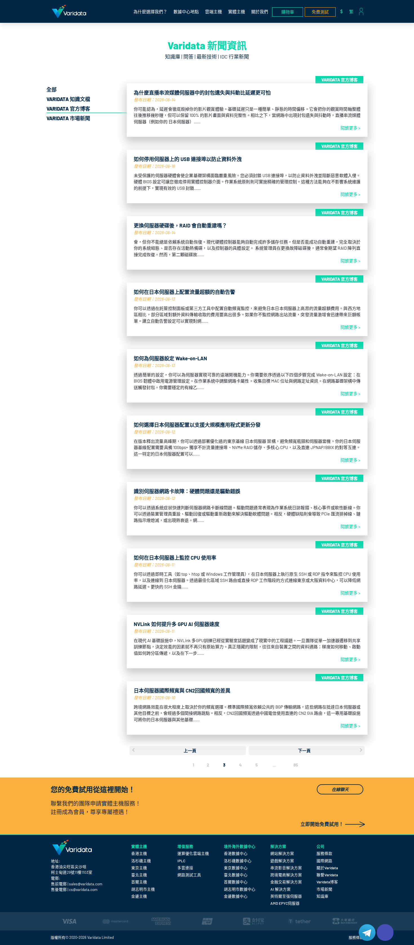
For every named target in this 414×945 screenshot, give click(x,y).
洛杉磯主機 (141, 860)
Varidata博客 (327, 881)
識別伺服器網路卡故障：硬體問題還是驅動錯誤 (187, 491)
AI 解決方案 (280, 889)
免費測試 (320, 11)
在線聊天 (340, 789)
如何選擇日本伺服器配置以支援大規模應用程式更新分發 (197, 425)
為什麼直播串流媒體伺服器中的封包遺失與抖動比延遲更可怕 (202, 93)
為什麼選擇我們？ (150, 11)
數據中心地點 (186, 11)
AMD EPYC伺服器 (285, 903)
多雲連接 (185, 867)
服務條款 (324, 853)
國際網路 (324, 860)
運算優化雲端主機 (193, 853)
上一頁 (190, 750)
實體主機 (236, 11)
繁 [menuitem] (351, 11)
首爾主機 (139, 881)
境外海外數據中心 (239, 846)
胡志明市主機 (143, 889)
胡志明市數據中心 (239, 889)
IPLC (181, 860)
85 (295, 764)
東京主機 (139, 867)
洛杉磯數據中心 (237, 860)
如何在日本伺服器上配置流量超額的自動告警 (184, 292)
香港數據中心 (236, 853)
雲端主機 (213, 11)
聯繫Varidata (327, 874)
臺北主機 (139, 874)
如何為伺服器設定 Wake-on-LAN (170, 358)
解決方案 (278, 846)
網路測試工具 (189, 874)
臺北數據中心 (236, 874)
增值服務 (185, 846)
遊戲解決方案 (282, 860)
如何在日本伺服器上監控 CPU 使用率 (175, 558)
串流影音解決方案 (286, 867)
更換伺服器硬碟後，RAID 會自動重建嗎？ (180, 225)
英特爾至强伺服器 (286, 896)
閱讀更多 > (350, 127)
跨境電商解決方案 (286, 874)
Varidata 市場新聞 (68, 118)
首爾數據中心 (236, 881)
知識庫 (322, 896)
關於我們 (259, 11)
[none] (352, 11)
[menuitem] (352, 11)
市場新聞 (324, 889)
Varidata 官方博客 (68, 109)
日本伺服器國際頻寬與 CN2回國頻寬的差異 (182, 690)
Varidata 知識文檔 (68, 99)
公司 (320, 846)
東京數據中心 (236, 867)
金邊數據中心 (236, 896)
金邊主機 (139, 896)
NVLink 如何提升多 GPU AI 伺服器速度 (176, 624)
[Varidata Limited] (69, 11)
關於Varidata (327, 867)
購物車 (287, 11)
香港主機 (139, 853)
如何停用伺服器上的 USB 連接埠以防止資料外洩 (188, 159)
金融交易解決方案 (286, 881)
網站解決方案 (282, 853)
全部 (51, 89)
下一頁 (304, 750)
